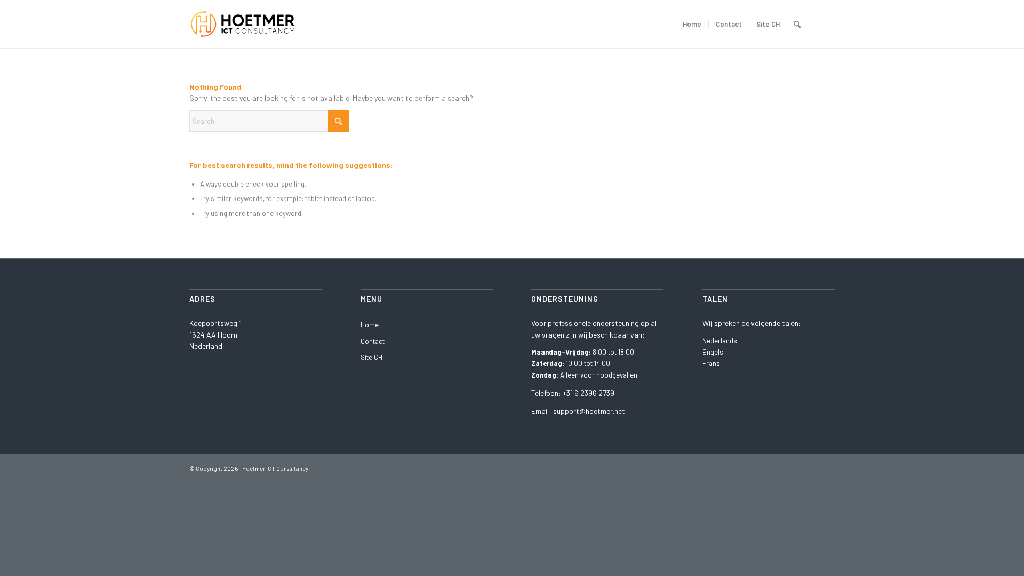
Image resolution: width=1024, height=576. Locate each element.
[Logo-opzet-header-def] (249, 24)
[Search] (797, 24)
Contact (373, 341)
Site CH (371, 357)
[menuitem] (692, 24)
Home (370, 325)
